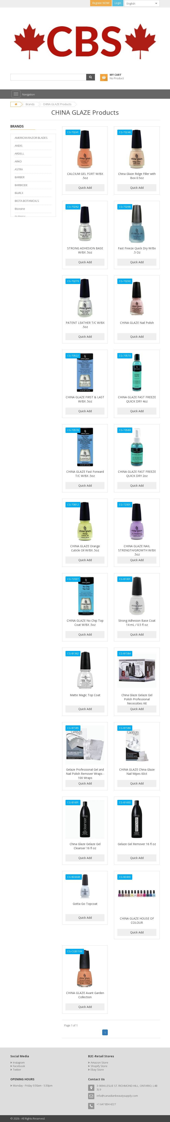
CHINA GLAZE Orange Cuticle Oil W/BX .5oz (85, 548)
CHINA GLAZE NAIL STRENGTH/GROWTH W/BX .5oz (137, 550)
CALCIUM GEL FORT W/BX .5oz (85, 176)
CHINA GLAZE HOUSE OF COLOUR (137, 920)
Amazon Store (99, 1062)
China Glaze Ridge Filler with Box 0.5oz (137, 176)
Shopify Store (99, 1066)
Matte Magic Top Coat (85, 695)
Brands (30, 104)
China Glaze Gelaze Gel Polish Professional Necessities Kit (136, 699)
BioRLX (19, 193)
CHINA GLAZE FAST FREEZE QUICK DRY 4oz (137, 399)
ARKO (18, 161)
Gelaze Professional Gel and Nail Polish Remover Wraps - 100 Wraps (85, 773)
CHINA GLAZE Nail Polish (137, 323)
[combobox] (139, 3)
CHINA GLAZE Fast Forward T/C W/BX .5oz (85, 474)
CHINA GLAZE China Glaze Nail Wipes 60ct (137, 771)
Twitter (17, 1069)
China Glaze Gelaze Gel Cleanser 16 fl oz (85, 846)
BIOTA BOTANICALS (27, 201)
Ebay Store (97, 1069)
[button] (90, 77)
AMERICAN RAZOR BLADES (31, 138)
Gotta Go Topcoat (85, 904)
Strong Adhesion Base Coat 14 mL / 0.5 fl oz (136, 623)
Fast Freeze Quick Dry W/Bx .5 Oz (137, 250)
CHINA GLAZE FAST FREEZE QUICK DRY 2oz (137, 474)
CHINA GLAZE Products (57, 104)
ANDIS (18, 145)
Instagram (19, 1062)
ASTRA (19, 169)
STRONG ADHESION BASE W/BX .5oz (85, 250)
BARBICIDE (21, 185)
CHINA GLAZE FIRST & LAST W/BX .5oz (85, 399)
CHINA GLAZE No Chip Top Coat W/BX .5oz (85, 623)
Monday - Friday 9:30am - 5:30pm (32, 1085)
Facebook (19, 1066)
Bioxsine (20, 209)
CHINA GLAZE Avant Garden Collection (85, 995)
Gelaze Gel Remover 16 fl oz (137, 844)
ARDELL (19, 153)
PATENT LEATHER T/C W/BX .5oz (85, 325)
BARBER (19, 177)
